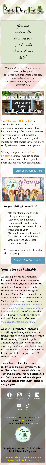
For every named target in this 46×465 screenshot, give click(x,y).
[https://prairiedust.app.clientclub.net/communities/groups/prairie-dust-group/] (23, 189)
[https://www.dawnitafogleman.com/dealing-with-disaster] (23, 103)
